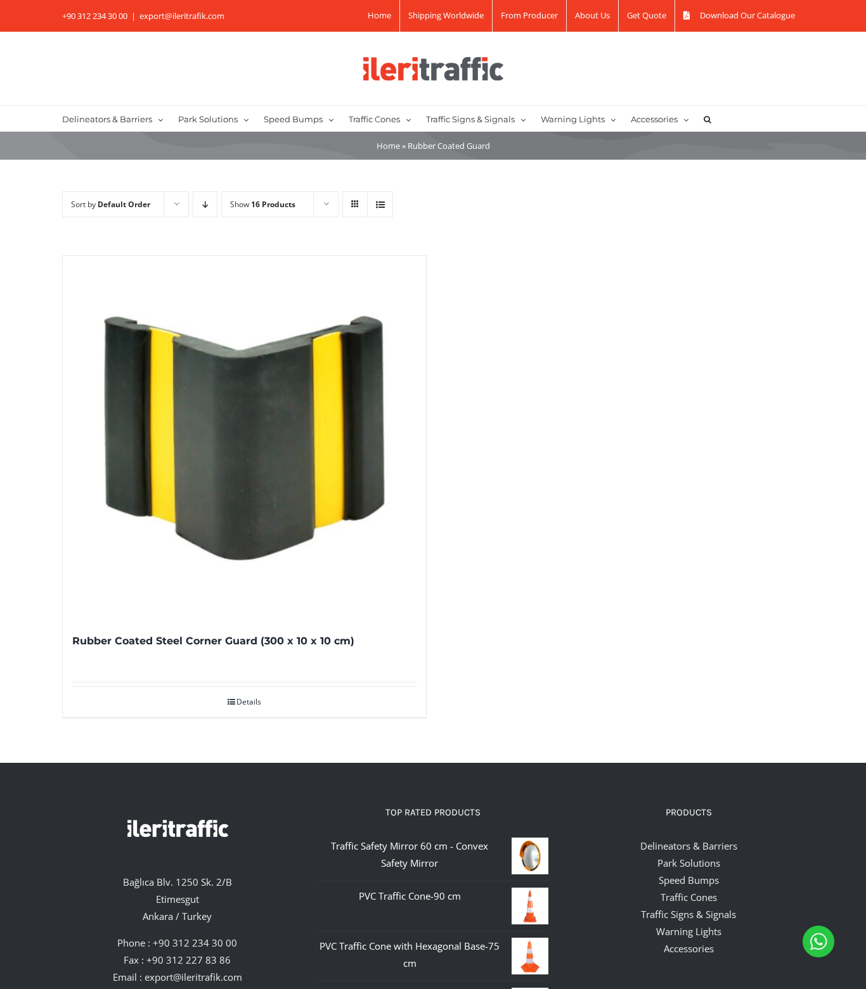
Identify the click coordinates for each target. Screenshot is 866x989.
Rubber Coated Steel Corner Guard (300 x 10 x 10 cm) (213, 641)
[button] (707, 118)
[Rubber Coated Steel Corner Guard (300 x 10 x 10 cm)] (244, 437)
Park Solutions (688, 863)
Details (248, 701)
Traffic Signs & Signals (688, 914)
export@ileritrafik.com (181, 16)
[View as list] (380, 204)
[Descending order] (205, 204)
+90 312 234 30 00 (195, 942)
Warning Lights (688, 931)
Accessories (689, 948)
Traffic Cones (689, 897)
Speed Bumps (689, 880)
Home (388, 145)
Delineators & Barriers (688, 845)
